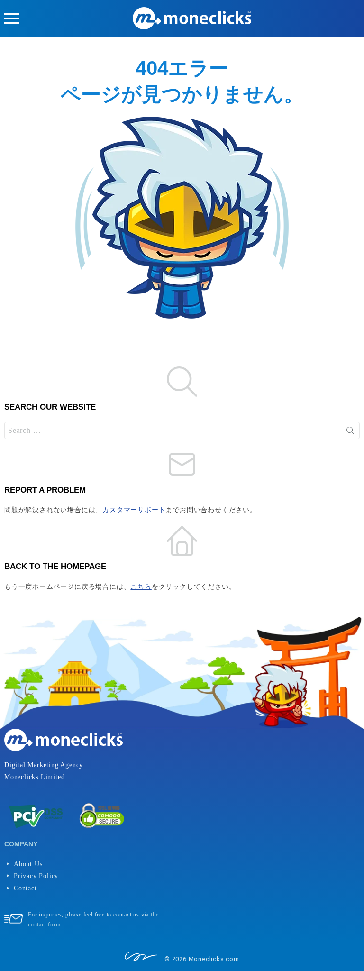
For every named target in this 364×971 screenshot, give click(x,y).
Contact (25, 888)
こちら (140, 586)
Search (350, 430)
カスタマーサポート (133, 509)
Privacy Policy (36, 875)
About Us (28, 864)
